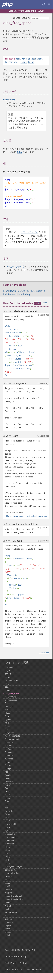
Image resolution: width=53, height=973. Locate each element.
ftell (6, 808)
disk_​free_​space (12, 693)
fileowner (9, 759)
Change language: (21, 18)
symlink (8, 919)
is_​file (7, 827)
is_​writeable (10, 844)
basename (9, 667)
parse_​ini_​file (11, 870)
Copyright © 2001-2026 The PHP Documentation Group (20, 953)
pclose (8, 880)
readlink (8, 889)
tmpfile (8, 925)
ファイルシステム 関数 (15, 662)
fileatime (9, 742)
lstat (7, 860)
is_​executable (11, 824)
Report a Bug (23, 294)
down (10, 311)
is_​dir (7, 821)
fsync (7, 804)
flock (7, 772)
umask (8, 932)
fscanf (7, 795)
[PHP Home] (7, 4)
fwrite (7, 814)
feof (6, 710)
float (24, 62)
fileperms (9, 762)
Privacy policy (34, 969)
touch (7, 929)
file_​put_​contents (12, 739)
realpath (8, 893)
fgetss (7, 726)
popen (7, 883)
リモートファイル (29, 232)
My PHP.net (10, 963)
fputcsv (8, 785)
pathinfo (8, 876)
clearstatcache (11, 680)
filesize (8, 765)
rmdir (7, 909)
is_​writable (9, 840)
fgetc (7, 716)
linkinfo (8, 857)
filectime (9, 746)
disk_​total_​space (12, 697)
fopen (7, 778)
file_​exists (9, 733)
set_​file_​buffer (11, 912)
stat (6, 916)
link (6, 853)
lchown (8, 850)
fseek (7, 798)
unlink (7, 935)
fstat (7, 801)
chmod (8, 674)
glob (7, 818)
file (6, 729)
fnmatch (8, 775)
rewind (8, 906)
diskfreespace (11, 700)
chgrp (7, 670)
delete (7, 687)
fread (7, 791)
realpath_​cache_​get (13, 896)
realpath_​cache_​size (14, 899)
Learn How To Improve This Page (19, 291)
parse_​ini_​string (12, 873)
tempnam (9, 922)
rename (8, 903)
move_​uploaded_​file (13, 867)
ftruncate (9, 811)
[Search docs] (43, 4)
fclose (7, 703)
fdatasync (9, 706)
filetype (8, 769)
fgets (7, 723)
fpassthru (9, 782)
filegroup (9, 749)
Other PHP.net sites (14, 969)
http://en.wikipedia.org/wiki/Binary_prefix (28, 516)
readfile (8, 886)
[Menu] (49, 4)
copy (7, 684)
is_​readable (10, 834)
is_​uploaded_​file (12, 837)
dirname (8, 690)
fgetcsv (8, 719)
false (31, 62)
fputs (7, 788)
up (4, 311)
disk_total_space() (15, 266)
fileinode (9, 752)
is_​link (7, 831)
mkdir (7, 863)
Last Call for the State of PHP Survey (26, 11)
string (39, 58)
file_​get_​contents (12, 736)
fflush (7, 713)
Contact (23, 963)
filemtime (9, 755)
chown (7, 677)
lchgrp (7, 847)
